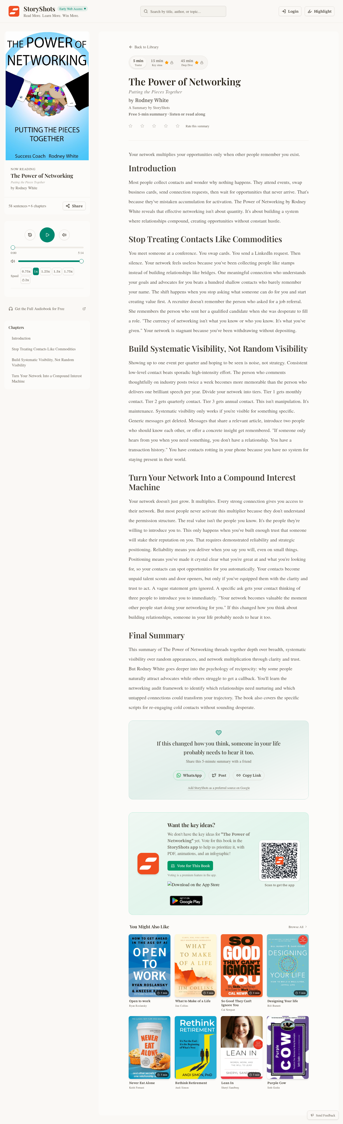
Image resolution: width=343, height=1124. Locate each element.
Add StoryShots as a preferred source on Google (219, 787)
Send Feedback (325, 1115)
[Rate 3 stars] (154, 126)
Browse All (296, 927)
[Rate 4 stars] (166, 126)
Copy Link (252, 775)
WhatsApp (192, 775)
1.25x (45, 271)
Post (222, 775)
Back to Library (147, 46)
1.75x (68, 271)
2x (27, 280)
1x (36, 271)
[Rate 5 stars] (178, 126)
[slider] (13, 247)
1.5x (57, 271)
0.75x (26, 271)
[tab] (138, 62)
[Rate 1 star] (130, 126)
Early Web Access (73, 8)
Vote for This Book (193, 865)
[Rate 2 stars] (142, 126)
